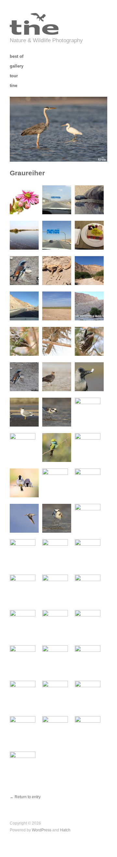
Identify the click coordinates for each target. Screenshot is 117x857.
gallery (16, 66)
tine (13, 86)
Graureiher (27, 173)
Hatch (65, 830)
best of (16, 57)
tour (14, 76)
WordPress (41, 830)
